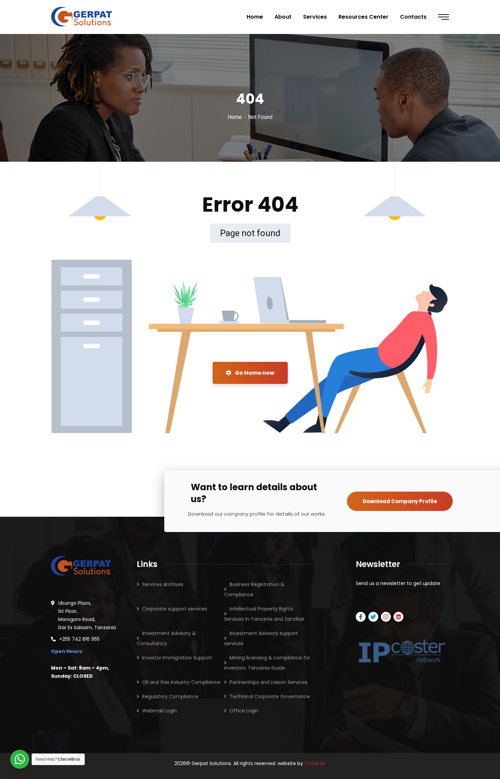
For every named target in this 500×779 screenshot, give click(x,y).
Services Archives (162, 584)
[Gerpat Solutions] (81, 17)
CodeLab (315, 763)
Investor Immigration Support (177, 657)
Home (235, 117)
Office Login (244, 710)
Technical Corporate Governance (270, 696)
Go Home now (254, 373)
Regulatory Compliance (170, 696)
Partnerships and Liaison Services (268, 682)
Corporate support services (174, 608)
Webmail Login (159, 710)
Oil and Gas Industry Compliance (181, 682)
